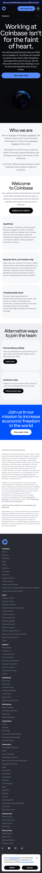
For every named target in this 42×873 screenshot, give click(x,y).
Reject (12, 868)
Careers (5, 555)
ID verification (8, 657)
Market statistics (9, 605)
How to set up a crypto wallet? (14, 634)
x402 (4, 767)
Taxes (4, 641)
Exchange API (7, 800)
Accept (30, 868)
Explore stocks (8, 601)
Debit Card (6, 697)
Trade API (6, 770)
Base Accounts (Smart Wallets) (14, 761)
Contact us (6, 651)
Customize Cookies (27, 862)
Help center (7, 648)
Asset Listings (8, 707)
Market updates (8, 621)
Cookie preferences (10, 584)
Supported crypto (9, 670)
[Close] (36, 858)
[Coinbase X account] (2, 848)
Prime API (6, 806)
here (25, 474)
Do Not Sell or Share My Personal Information (20, 588)
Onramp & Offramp (9, 764)
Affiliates (6, 558)
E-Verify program (26, 476)
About (4, 552)
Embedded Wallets (10, 757)
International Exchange (11, 734)
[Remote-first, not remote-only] (21, 267)
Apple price (6, 837)
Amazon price (7, 843)
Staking (5, 727)
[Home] (4, 8)
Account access (8, 667)
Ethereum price (8, 820)
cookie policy (13, 858)
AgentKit (5, 790)
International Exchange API (13, 803)
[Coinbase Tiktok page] (22, 848)
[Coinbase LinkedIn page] (9, 848)
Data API (5, 780)
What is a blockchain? (11, 631)
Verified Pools (8, 740)
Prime (4, 724)
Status (4, 674)
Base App (6, 684)
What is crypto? (8, 627)
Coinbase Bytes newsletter (13, 608)
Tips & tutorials (8, 614)
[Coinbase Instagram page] (15, 848)
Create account (8, 654)
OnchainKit (6, 777)
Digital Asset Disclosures (12, 591)
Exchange (6, 731)
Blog (4, 562)
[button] (38, 8)
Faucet (5, 797)
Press (4, 565)
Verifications (7, 783)
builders (12, 135)
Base (4, 751)
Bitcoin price (7, 817)
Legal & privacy (8, 578)
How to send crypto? (10, 637)
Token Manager (8, 717)
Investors (6, 571)
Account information (10, 661)
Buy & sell (6, 681)
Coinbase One (7, 687)
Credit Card (6, 694)
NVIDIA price (7, 833)
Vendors (5, 575)
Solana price (7, 823)
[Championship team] (21, 302)
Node (4, 787)
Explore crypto (8, 598)
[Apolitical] (21, 233)
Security (5, 568)
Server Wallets (8, 754)
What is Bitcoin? (8, 624)
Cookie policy (7, 581)
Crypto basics (7, 611)
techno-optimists (28, 135)
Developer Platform (10, 747)
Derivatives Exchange (11, 737)
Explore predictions (10, 700)
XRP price (6, 826)
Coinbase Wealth (9, 691)
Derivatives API (8, 810)
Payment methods (9, 664)
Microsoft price (8, 840)
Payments (6, 714)
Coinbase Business (9, 711)
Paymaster (6, 774)
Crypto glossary (8, 618)
